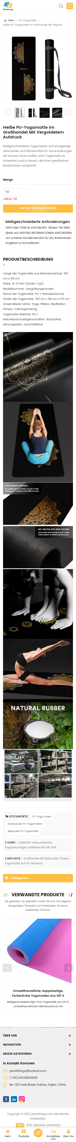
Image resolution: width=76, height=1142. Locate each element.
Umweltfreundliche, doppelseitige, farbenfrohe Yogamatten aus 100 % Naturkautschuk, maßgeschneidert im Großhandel (38, 993)
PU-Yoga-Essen (41, 817)
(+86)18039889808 (23, 1078)
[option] (38, 68)
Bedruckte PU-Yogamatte (23, 831)
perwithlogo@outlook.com (28, 1071)
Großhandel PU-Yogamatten (25, 824)
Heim (11, 20)
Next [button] (68, 968)
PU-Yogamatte (27, 20)
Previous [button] (7, 968)
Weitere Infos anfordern (38, 208)
